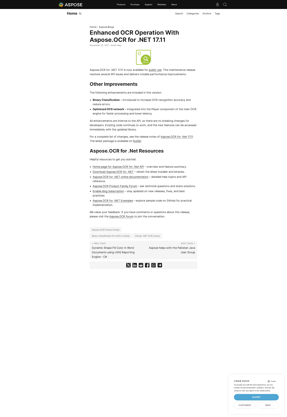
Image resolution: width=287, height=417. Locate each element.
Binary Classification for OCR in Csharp (111, 236)
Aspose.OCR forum (121, 216)
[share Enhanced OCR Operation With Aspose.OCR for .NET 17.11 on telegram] (160, 266)
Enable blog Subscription (108, 191)
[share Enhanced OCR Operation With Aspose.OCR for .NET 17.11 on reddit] (141, 266)
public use (155, 69)
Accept (256, 397)
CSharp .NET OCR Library (147, 236)
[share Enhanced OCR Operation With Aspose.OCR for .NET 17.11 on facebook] (147, 266)
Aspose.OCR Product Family (105, 229)
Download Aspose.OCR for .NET (113, 171)
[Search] (225, 4)
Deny (268, 405)
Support (148, 4)
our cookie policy (263, 391)
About (174, 4)
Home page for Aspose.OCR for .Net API (118, 166)
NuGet (137, 141)
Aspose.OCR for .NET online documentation (120, 176)
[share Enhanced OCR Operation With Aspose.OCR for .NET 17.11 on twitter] (128, 266)
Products (121, 4)
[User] (217, 4)
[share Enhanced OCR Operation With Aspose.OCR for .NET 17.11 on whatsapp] (153, 266)
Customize (245, 405)
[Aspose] (70, 4)
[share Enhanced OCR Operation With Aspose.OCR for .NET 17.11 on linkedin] (134, 266)
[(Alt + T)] (80, 13)
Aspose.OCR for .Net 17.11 (177, 136)
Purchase (134, 4)
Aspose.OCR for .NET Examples (113, 200)
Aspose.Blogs (106, 26)
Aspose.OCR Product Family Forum (115, 186)
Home (72, 13)
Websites (161, 4)
